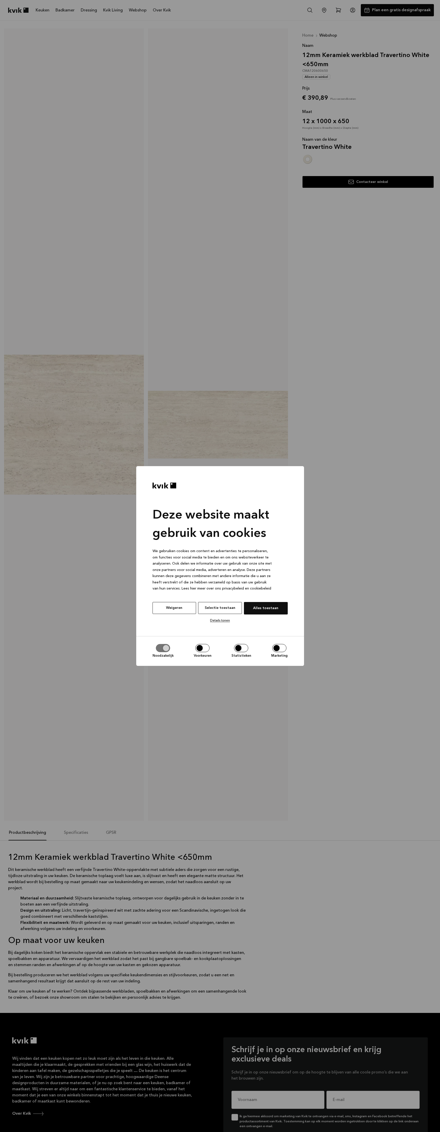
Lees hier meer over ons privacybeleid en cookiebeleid (226, 588)
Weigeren (174, 608)
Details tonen (220, 620)
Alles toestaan (265, 608)
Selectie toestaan (220, 608)
